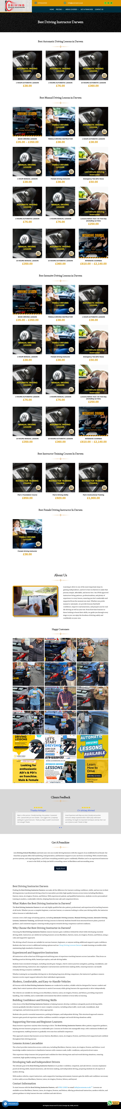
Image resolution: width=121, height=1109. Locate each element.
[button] (59, 827)
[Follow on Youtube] (111, 3)
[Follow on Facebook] (105, 3)
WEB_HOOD (74, 1105)
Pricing (59, 9)
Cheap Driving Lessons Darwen (70, 945)
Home (52, 9)
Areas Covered (71, 9)
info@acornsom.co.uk (82, 1087)
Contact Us (99, 9)
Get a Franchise (87, 9)
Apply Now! (60, 868)
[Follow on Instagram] (108, 3)
